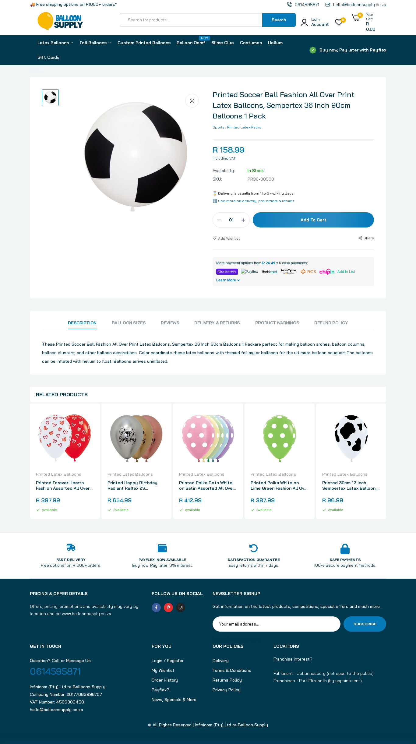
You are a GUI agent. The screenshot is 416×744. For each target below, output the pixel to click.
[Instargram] (180, 607)
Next (386, 462)
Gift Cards (48, 57)
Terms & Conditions (232, 670)
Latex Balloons (53, 42)
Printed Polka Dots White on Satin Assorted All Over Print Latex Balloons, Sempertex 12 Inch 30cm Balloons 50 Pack (206, 485)
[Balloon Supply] (60, 22)
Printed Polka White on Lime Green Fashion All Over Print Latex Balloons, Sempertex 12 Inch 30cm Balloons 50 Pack (279, 485)
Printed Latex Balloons (58, 474)
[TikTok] (192, 607)
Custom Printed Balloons (144, 42)
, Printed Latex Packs (243, 127)
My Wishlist (163, 670)
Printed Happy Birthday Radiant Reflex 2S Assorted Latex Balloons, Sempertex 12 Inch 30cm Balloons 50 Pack (134, 485)
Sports (218, 127)
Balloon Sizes (129, 323)
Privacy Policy (227, 690)
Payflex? (160, 690)
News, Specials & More (174, 699)
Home (35, 70)
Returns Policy (227, 680)
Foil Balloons (94, 42)
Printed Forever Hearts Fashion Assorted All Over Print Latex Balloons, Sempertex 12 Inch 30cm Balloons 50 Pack (63, 485)
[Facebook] (156, 607)
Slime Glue (222, 42)
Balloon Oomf (191, 40)
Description (82, 323)
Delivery (221, 660)
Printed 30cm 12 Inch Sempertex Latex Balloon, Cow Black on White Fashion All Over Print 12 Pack (349, 485)
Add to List (346, 272)
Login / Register (168, 660)
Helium (275, 42)
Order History (165, 680)
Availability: (224, 170)
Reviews (170, 323)
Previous (29, 462)
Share (369, 238)
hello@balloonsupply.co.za (56, 709)
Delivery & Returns (217, 323)
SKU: (217, 179)
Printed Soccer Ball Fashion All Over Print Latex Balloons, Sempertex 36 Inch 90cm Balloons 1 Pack (283, 105)
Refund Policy (331, 323)
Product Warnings (277, 323)
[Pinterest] (168, 607)
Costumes (251, 42)
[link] (88, 419)
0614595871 (55, 671)
